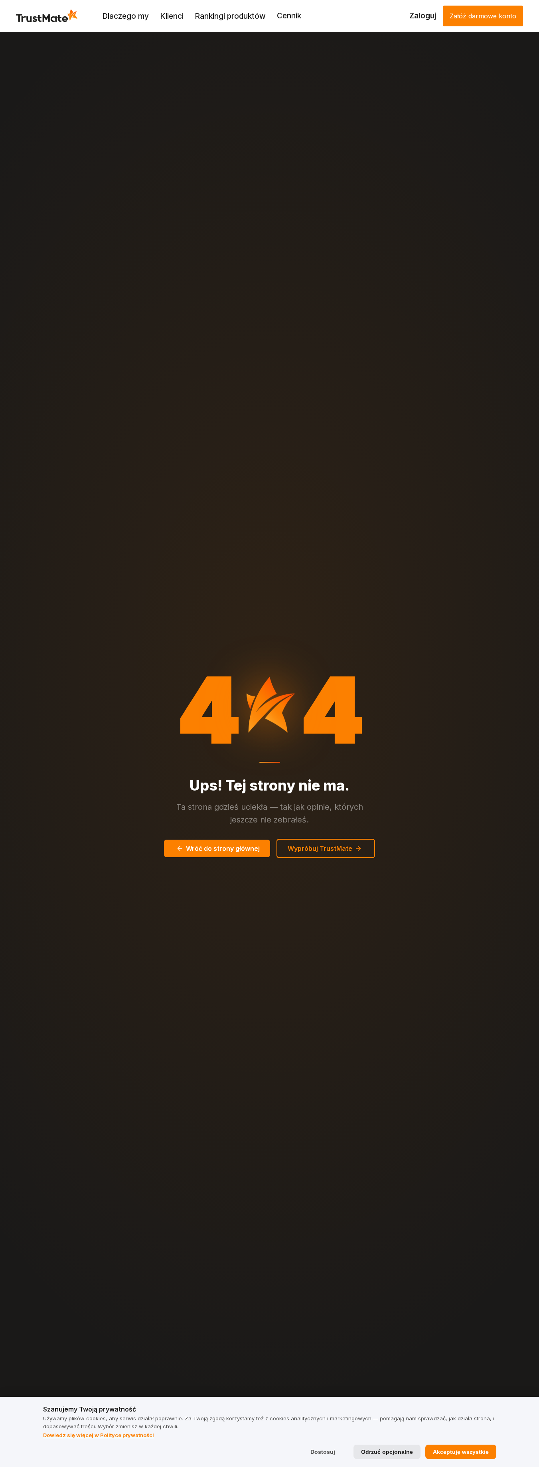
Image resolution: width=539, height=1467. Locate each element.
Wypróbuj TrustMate (320, 848)
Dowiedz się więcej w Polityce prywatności (98, 1435)
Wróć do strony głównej (223, 848)
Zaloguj (422, 15)
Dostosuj (322, 1452)
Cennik (289, 15)
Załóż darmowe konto (483, 16)
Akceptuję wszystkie (461, 1452)
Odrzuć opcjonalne (387, 1452)
